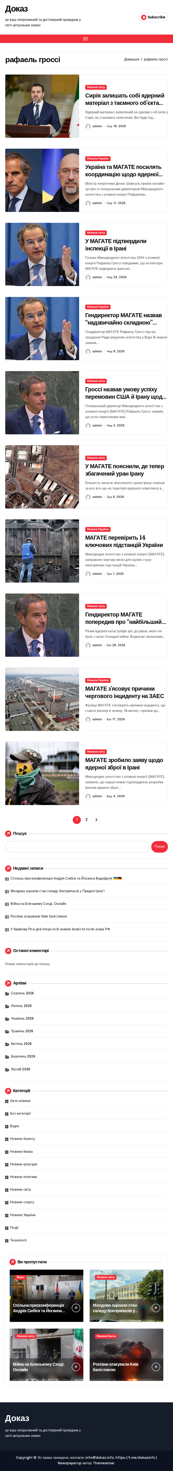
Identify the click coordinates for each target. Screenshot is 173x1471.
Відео (14, 1126)
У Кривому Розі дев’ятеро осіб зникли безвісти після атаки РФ (60, 929)
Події (14, 1228)
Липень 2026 (21, 1006)
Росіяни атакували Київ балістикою (39, 916)
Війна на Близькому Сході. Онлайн (38, 904)
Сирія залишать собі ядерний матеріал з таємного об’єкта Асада (124, 103)
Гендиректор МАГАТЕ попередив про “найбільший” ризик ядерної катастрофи (124, 622)
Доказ (16, 8)
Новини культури (23, 1164)
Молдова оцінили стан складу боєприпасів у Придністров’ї (57, 891)
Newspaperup (69, 1463)
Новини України (98, 158)
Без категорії (20, 1113)
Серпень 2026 (22, 993)
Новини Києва (21, 1152)
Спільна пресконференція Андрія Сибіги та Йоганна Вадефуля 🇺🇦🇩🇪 (66, 878)
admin (97, 126)
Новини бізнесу (22, 1139)
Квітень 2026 (21, 1044)
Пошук (20, 833)
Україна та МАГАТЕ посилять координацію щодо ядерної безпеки (123, 174)
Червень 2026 (22, 1018)
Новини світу (96, 87)
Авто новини (20, 1101)
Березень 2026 (23, 1056)
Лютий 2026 (20, 1069)
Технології (18, 1240)
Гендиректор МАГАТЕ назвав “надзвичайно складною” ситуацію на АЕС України (123, 322)
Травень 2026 (22, 1031)
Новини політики (23, 1177)
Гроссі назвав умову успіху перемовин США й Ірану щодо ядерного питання (125, 397)
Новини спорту (22, 1202)
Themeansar (103, 1463)
